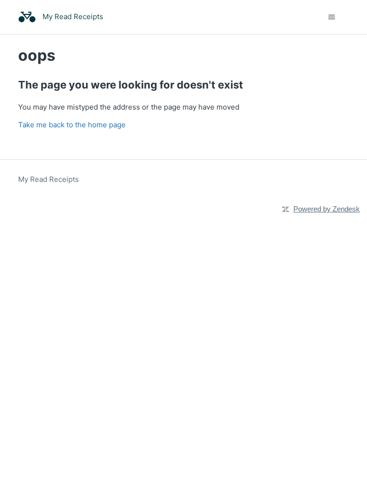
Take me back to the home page (72, 124)
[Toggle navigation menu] (332, 17)
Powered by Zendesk (326, 209)
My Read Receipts (48, 179)
